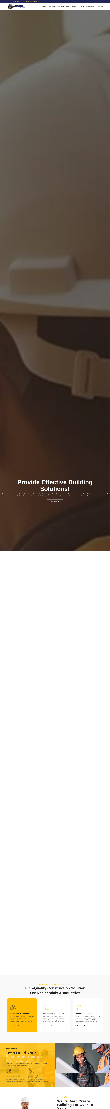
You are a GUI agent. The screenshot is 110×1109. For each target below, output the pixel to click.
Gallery (81, 6)
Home (44, 6)
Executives (60, 6)
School (67, 6)
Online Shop (99, 6)
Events (74, 6)
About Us (51, 6)
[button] (83, 1058)
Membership (89, 6)
